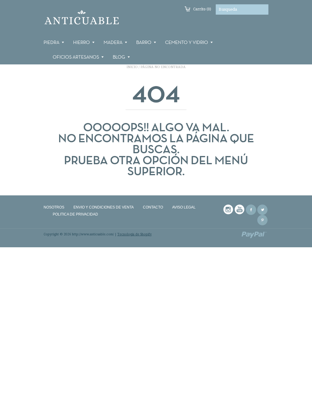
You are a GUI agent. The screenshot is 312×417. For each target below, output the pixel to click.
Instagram (228, 210)
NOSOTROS (54, 207)
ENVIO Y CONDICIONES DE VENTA (103, 207)
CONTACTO (153, 207)
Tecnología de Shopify (134, 234)
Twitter (262, 210)
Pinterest (262, 220)
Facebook (251, 210)
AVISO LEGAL (184, 207)
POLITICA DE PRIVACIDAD (75, 214)
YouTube (240, 210)
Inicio (132, 67)
